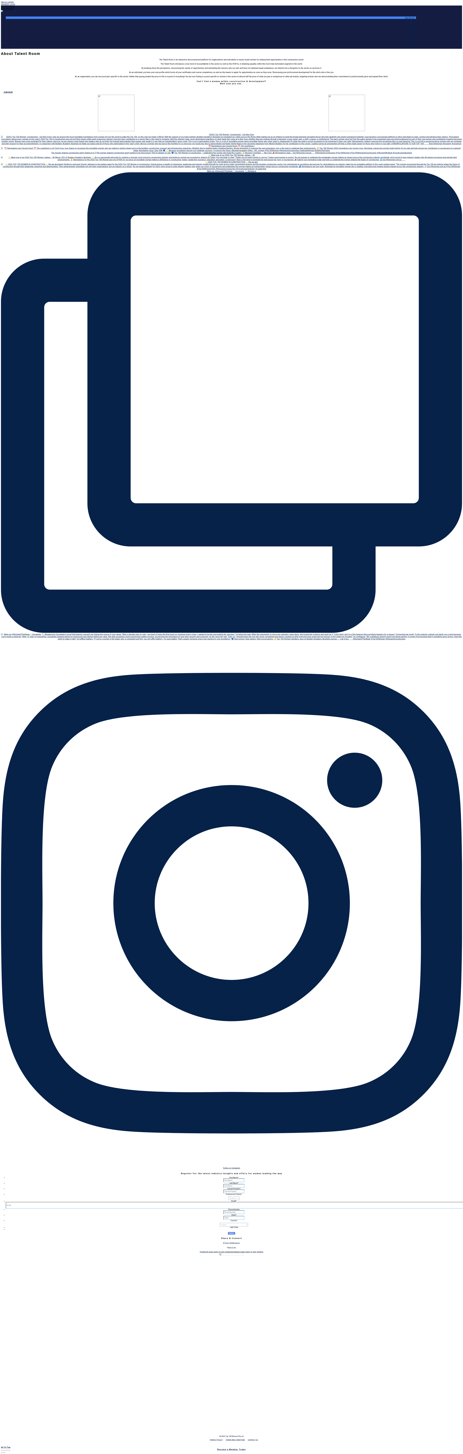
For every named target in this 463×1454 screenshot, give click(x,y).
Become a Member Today (231, 1449)
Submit (231, 1233)
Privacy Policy (216, 1440)
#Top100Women (231, 1243)
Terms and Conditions (235, 1440)
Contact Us (253, 1440)
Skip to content (7, 2)
